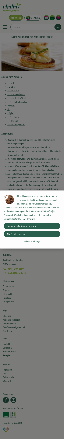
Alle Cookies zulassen (16, 234)
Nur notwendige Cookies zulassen (21, 226)
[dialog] (32, 219)
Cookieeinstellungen (32, 241)
